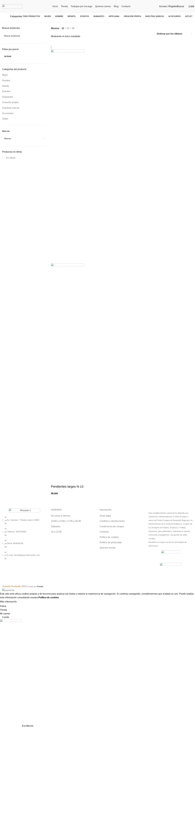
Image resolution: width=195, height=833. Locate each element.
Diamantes (7, 97)
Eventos (6, 91)
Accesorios (7, 113)
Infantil (5, 86)
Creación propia (10, 102)
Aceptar (23, 602)
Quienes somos (107, 547)
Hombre (6, 80)
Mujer (5, 75)
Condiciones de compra (112, 526)
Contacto (104, 532)
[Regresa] (6, 16)
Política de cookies (109, 537)
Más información (8, 602)
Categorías (16, 16)
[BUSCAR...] (43, 36)
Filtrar (7, 56)
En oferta (10, 158)
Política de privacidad (110, 542)
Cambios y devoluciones (112, 521)
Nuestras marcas (10, 108)
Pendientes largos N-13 (67, 486)
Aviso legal (105, 516)
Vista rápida (62, 480)
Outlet (5, 119)
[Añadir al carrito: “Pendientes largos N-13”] (54, 480)
